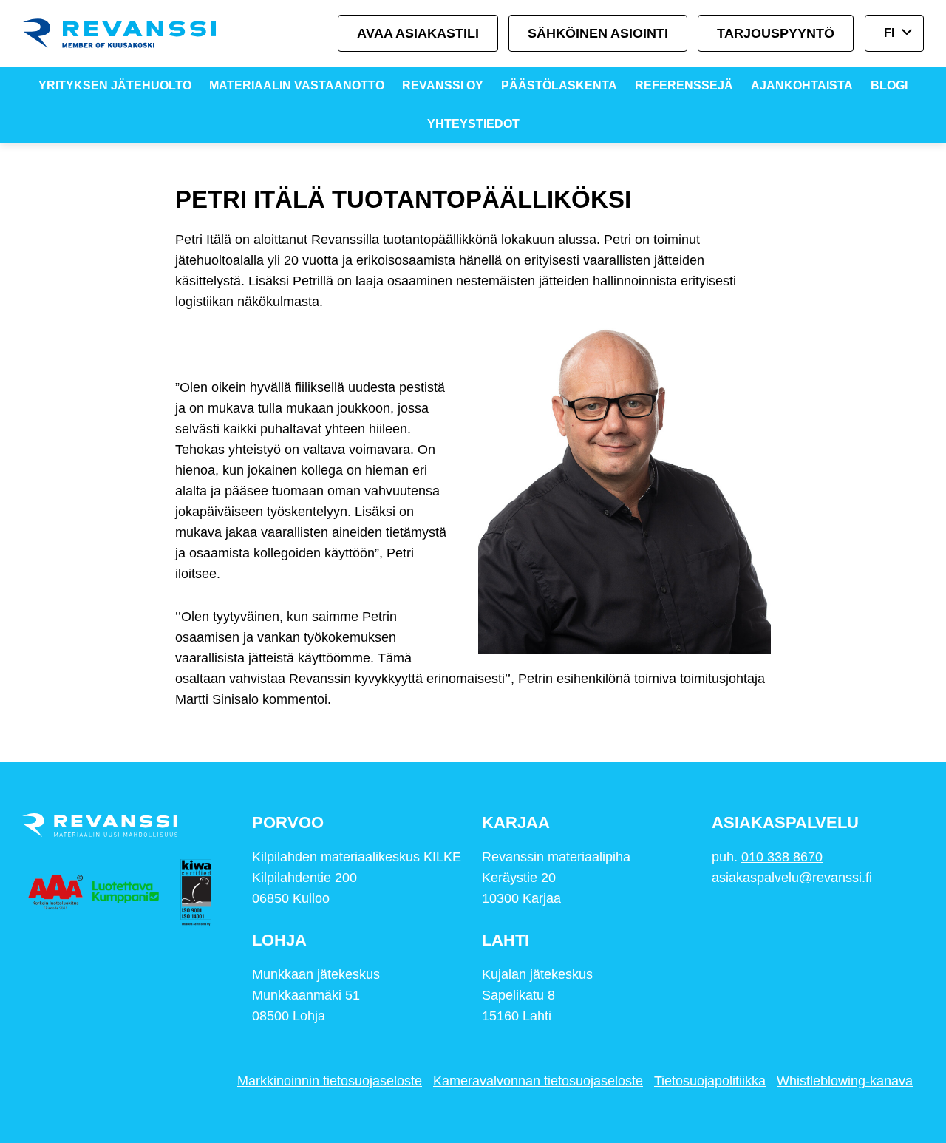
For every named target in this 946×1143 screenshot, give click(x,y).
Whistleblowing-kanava (845, 1081)
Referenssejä (684, 85)
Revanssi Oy (442, 85)
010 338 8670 (782, 856)
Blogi (889, 85)
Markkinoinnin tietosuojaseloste (329, 1081)
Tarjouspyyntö (775, 33)
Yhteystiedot (473, 124)
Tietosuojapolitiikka (710, 1081)
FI (889, 33)
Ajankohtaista (802, 85)
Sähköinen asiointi (598, 33)
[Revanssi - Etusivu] (133, 33)
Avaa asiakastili (418, 33)
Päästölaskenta (559, 85)
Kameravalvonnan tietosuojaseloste (538, 1081)
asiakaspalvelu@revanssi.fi (792, 877)
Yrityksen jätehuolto (114, 85)
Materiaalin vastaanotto (296, 85)
